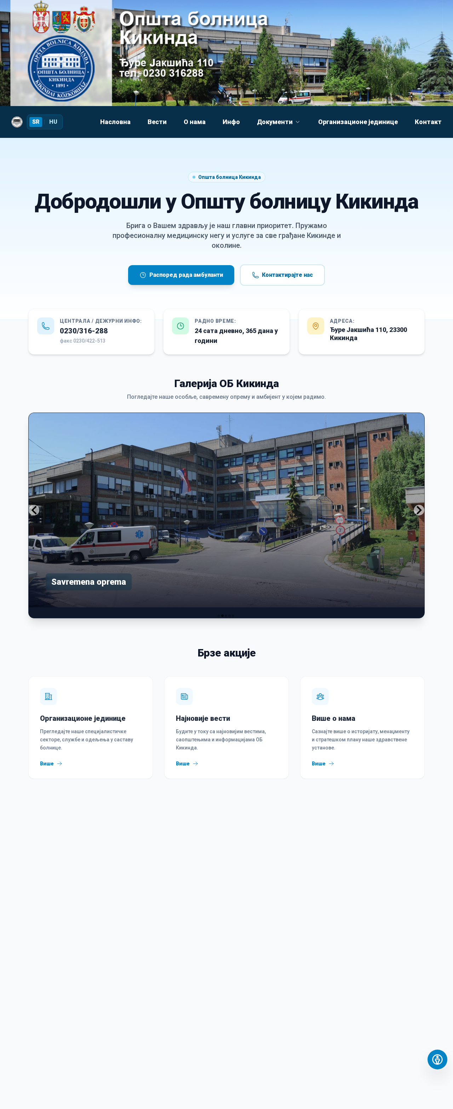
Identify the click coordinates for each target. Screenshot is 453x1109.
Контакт (428, 122)
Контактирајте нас (287, 275)
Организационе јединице (358, 122)
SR (35, 121)
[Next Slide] (419, 510)
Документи (275, 122)
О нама (195, 122)
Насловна (115, 122)
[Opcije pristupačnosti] (437, 1059)
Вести (157, 122)
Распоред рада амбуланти (186, 275)
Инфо (231, 122)
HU (53, 121)
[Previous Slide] (34, 510)
